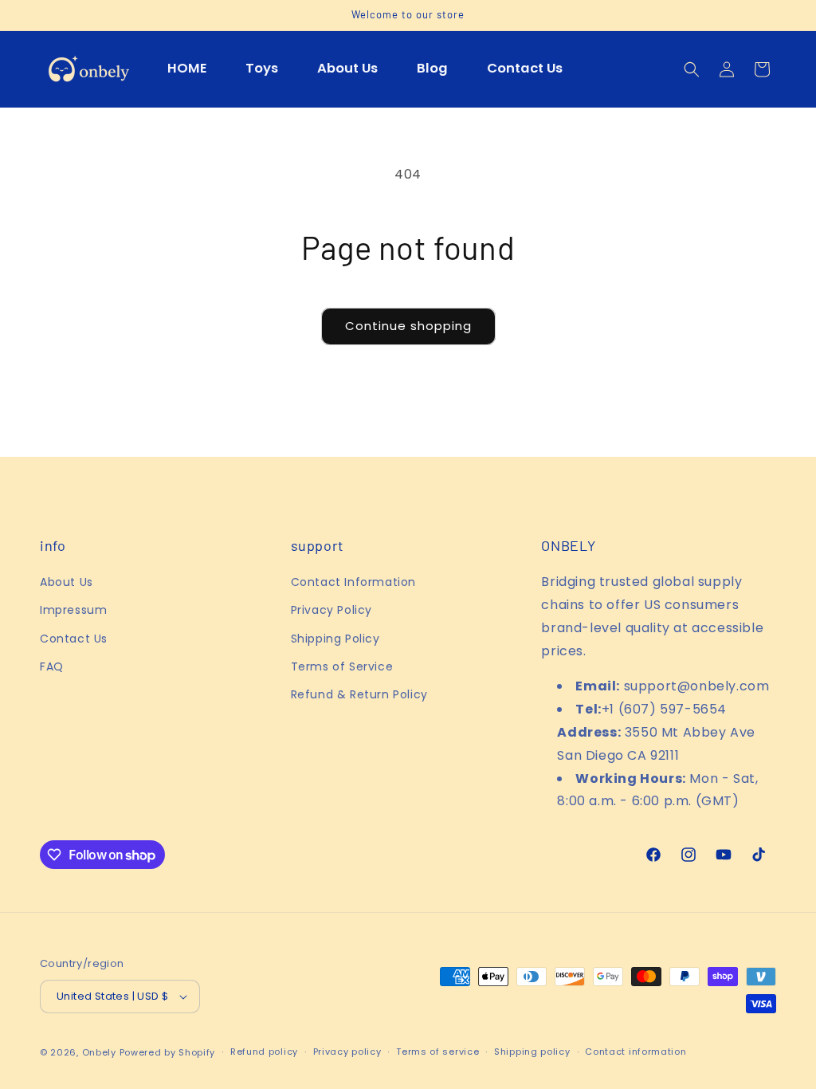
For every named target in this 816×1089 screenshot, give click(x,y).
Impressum (73, 610)
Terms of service (437, 1051)
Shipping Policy (335, 639)
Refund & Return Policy (359, 694)
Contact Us (74, 639)
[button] (691, 69)
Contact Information (353, 582)
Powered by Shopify (168, 1052)
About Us (66, 582)
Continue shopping (408, 325)
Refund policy (264, 1051)
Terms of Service (342, 666)
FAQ (52, 666)
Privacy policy (347, 1051)
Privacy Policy (331, 610)
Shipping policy (532, 1051)
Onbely (99, 1052)
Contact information (635, 1051)
